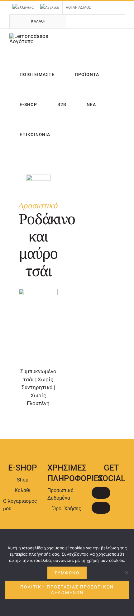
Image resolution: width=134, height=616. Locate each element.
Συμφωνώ (67, 572)
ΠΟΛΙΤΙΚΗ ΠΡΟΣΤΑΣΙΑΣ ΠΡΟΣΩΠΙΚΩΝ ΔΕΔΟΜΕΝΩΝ (67, 589)
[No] (126, 572)
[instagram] (101, 508)
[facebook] (101, 493)
